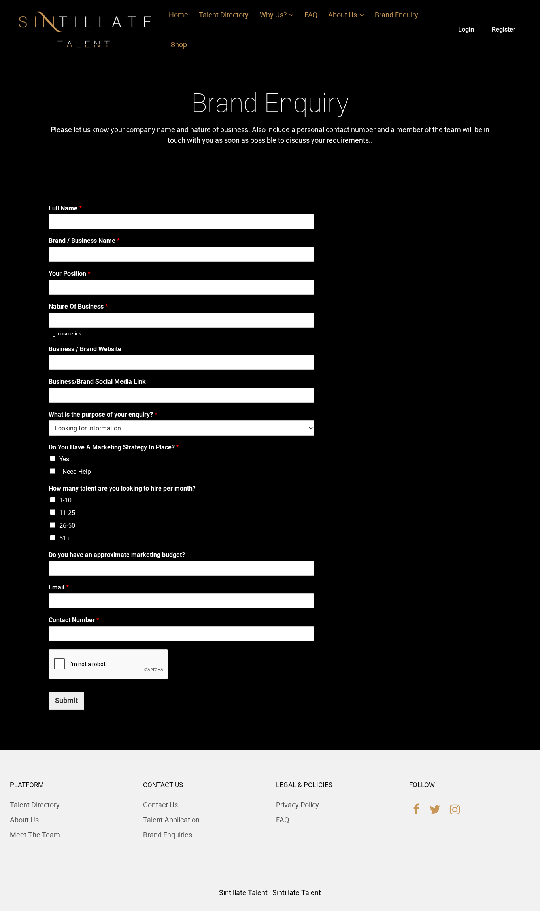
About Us (342, 15)
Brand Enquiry (396, 15)
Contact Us (160, 805)
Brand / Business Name (84, 240)
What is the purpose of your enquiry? (103, 414)
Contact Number (74, 620)
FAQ (310, 15)
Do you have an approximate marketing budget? (117, 555)
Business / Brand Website (85, 349)
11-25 (67, 513)
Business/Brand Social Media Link (97, 381)
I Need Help (75, 471)
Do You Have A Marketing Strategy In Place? (114, 447)
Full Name (65, 208)
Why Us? (273, 15)
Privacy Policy (297, 805)
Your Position (70, 273)
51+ (64, 538)
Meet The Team (35, 835)
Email (59, 587)
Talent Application (171, 820)
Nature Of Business (78, 306)
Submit (66, 700)
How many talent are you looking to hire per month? (122, 488)
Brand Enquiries (167, 835)
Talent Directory (224, 15)
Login (466, 29)
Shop (179, 44)
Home (178, 15)
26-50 (67, 525)
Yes (64, 459)
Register (503, 29)
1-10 (65, 500)
